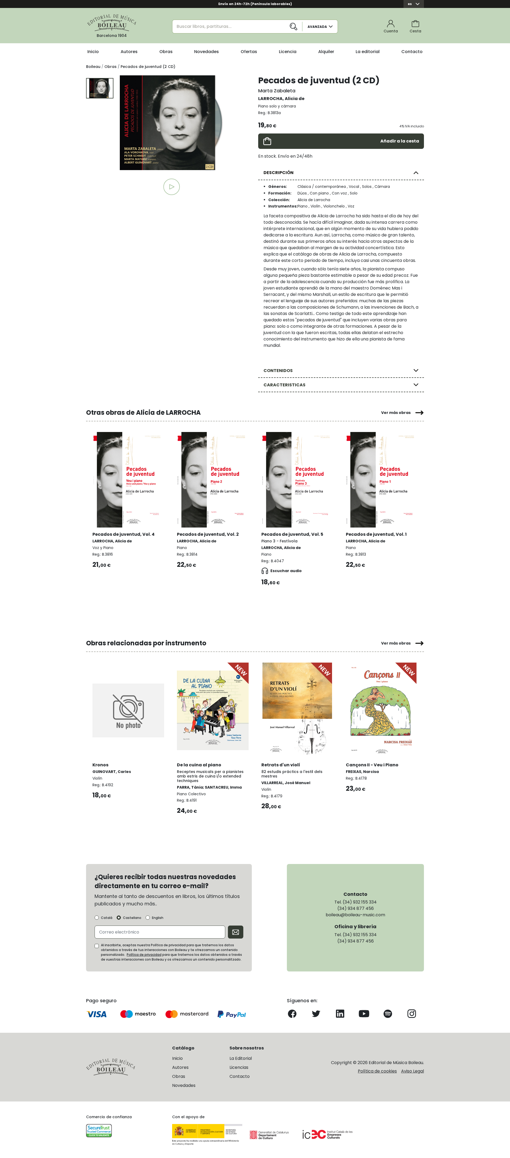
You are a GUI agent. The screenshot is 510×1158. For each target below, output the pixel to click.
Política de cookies (377, 1071)
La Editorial (241, 1058)
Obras (166, 52)
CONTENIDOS (278, 371)
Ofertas (249, 52)
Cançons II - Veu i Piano (372, 765)
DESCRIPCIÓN (279, 173)
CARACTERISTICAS (284, 385)
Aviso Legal (412, 1071)
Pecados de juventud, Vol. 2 (208, 534)
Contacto (412, 52)
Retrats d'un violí (280, 765)
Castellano (132, 918)
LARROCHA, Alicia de (281, 99)
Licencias (239, 1067)
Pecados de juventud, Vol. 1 (376, 534)
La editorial (368, 52)
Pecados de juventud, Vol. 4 (123, 534)
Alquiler (326, 52)
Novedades (206, 52)
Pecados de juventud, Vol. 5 (292, 534)
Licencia (287, 52)
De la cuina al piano (199, 765)
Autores (129, 52)
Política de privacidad (144, 954)
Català (106, 918)
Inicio (93, 52)
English (157, 918)
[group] (171, 122)
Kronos (100, 765)
